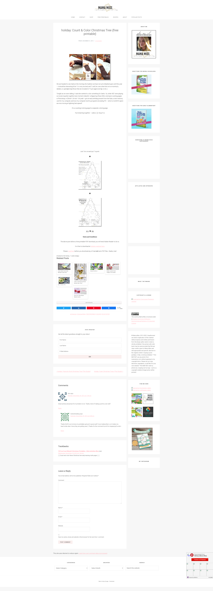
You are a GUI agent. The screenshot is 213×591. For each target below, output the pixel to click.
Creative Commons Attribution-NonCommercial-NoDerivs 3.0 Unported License (143, 321)
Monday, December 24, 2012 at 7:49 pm (79, 395)
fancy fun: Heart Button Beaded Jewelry (79, 296)
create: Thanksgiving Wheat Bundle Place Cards (80, 282)
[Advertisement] (87, 48)
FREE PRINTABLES (91, 314)
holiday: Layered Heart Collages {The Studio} (111, 271)
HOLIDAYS (98, 314)
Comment (61, 480)
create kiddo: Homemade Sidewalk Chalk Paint (63, 271)
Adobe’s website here (98, 246)
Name (60, 507)
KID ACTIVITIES (106, 314)
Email (60, 517)
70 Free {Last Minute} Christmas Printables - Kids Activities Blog (78, 451)
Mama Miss (106, 7)
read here (71, 251)
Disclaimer (111, 581)
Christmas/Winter (81, 314)
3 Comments (98, 41)
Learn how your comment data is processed (93, 553)
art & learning (73, 314)
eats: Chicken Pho (61, 284)
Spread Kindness (93, 271)
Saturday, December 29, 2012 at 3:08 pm (82, 416)
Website (60, 526)
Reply (59, 408)
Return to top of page (103, 581)
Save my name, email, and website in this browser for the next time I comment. (81, 537)
